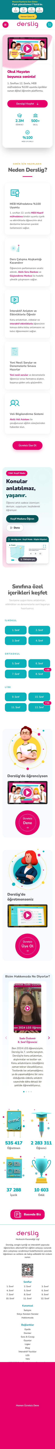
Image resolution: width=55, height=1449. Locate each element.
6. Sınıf (45, 1290)
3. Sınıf (45, 1286)
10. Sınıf (10, 1298)
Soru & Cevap (27, 1336)
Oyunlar (27, 1340)
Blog (27, 1347)
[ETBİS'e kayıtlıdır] (27, 1271)
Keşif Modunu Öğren (22, 519)
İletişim (27, 1310)
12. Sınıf (45, 1298)
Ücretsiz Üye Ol (27, 445)
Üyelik (27, 1329)
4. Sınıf (10, 1290)
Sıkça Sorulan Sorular (27, 1313)
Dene (17, 527)
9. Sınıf (45, 1294)
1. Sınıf (10, 1286)
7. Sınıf (10, 1294)
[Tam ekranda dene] (44, 546)
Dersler (27, 1333)
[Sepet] (49, 25)
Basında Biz (32, 1214)
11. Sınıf (27, 1298)
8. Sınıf (27, 1294)
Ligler (27, 1344)
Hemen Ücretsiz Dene (27, 1405)
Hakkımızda (27, 1317)
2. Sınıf (27, 1286)
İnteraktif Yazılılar (27, 1351)
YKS (28, 1359)
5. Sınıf (27, 1290)
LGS (27, 1355)
